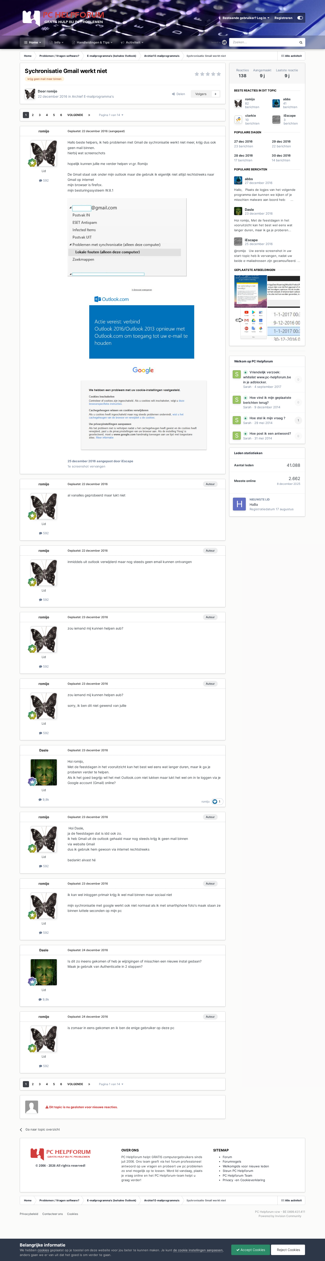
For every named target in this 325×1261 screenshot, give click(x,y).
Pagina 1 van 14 (110, 115)
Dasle (43, 750)
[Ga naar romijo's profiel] (30, 94)
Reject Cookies (288, 1250)
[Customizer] (300, 18)
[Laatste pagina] (89, 115)
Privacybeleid (29, 1214)
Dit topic (284, 42)
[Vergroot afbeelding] (127, 237)
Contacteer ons (52, 1214)
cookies (43, 1250)
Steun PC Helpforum (238, 1171)
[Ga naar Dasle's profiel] (44, 772)
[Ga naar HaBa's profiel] (239, 504)
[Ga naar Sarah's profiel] (237, 374)
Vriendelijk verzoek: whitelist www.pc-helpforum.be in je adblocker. (267, 377)
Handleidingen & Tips (92, 42)
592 (45, 180)
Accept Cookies (252, 1250)
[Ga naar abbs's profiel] (276, 103)
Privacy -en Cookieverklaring (244, 1180)
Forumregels (232, 1161)
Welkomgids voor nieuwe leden (246, 1166)
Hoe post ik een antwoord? (270, 433)
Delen (180, 94)
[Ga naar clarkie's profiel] (238, 120)
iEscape (290, 115)
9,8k (45, 799)
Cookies (72, 1214)
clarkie (250, 115)
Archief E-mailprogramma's (93, 96)
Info (57, 42)
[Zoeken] (301, 42)
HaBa (254, 504)
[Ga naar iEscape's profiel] (276, 120)
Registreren (283, 18)
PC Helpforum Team (237, 1175)
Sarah (247, 387)
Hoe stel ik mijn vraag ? (267, 418)
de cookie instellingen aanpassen (198, 1250)
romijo (52, 91)
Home (33, 42)
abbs (287, 99)
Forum (227, 1157)
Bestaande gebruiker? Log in (245, 18)
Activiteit (132, 42)
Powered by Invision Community (280, 1216)
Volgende (75, 115)
